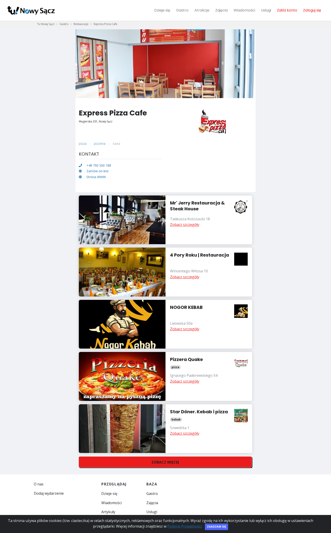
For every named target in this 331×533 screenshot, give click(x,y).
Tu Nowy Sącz (45, 24)
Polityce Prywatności (184, 526)
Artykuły (108, 511)
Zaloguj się (312, 10)
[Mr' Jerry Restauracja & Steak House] (165, 219)
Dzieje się (162, 10)
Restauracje (81, 24)
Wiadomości (244, 10)
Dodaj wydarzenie (49, 493)
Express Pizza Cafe (105, 24)
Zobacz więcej (165, 462)
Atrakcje (201, 10)
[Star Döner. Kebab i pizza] (165, 428)
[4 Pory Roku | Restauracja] (165, 272)
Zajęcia (221, 10)
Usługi (266, 10)
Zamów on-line (97, 171)
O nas (38, 484)
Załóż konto (287, 10)
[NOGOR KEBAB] (165, 324)
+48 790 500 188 (98, 165)
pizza (82, 143)
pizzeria (99, 143)
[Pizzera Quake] (165, 376)
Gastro (182, 10)
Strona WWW (96, 177)
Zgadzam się (216, 526)
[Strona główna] (31, 10)
